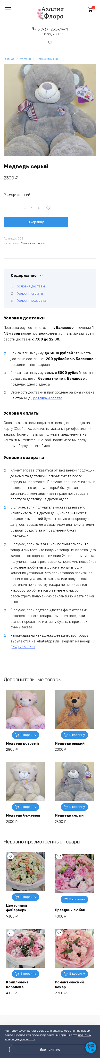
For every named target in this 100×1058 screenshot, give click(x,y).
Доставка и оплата (47, 398)
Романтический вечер (69, 984)
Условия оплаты (30, 294)
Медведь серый (69, 815)
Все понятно (50, 1050)
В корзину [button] (28, 897)
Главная (9, 59)
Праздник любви (70, 910)
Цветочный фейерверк (16, 908)
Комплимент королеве (17, 984)
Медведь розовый (22, 743)
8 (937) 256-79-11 (52, 31)
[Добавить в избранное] (48, 208)
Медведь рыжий (69, 743)
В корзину (36, 222)
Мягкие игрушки (47, 59)
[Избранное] (50, 42)
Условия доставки (31, 286)
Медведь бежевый (23, 815)
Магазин (25, 59)
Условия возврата (31, 301)
